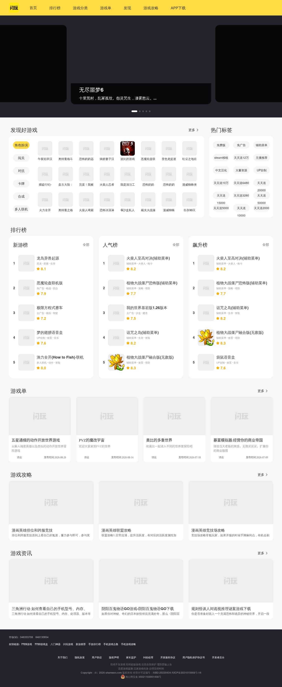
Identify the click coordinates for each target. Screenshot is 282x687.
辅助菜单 (261, 145)
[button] (132, 111)
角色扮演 (21, 145)
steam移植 (221, 157)
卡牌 (21, 183)
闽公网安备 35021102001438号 (143, 677)
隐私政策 (80, 657)
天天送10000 (241, 209)
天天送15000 (221, 196)
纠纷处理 (148, 657)
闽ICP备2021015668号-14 (186, 672)
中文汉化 (221, 170)
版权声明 (114, 657)
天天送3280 (241, 195)
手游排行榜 (94, 644)
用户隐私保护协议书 (193, 657)
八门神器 (55, 644)
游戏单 (105, 7)
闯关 (21, 157)
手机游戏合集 (110, 644)
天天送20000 (261, 183)
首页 (33, 7)
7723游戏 (26, 644)
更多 (191, 129)
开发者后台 (218, 657)
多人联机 (21, 209)
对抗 (21, 170)
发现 (127, 7)
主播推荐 (261, 157)
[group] (156, 63)
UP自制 (262, 170)
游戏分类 (80, 7)
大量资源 (241, 170)
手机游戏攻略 (128, 644)
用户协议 (97, 657)
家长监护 (131, 657)
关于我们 (63, 657)
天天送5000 (221, 208)
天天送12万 (241, 157)
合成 (21, 196)
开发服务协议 (167, 657)
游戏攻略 (150, 7)
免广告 (241, 145)
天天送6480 (241, 183)
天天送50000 (261, 196)
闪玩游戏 (68, 644)
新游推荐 (81, 644)
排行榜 (54, 7)
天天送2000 (261, 208)
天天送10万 (221, 183)
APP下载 (178, 7)
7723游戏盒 (41, 644)
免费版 (221, 145)
